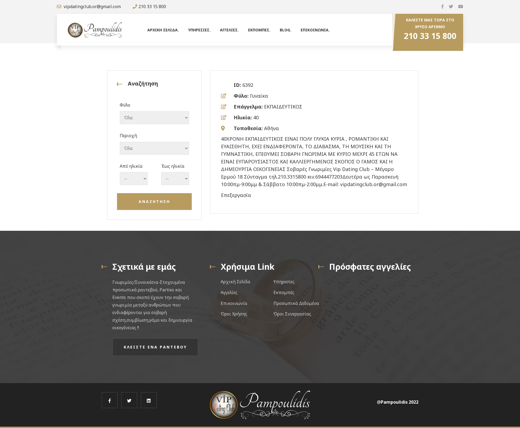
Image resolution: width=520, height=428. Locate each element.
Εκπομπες (258, 29)
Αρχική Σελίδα (235, 282)
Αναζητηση (154, 201)
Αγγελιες (229, 29)
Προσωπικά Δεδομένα (296, 303)
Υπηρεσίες (284, 282)
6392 (247, 85)
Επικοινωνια (315, 29)
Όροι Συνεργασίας (292, 314)
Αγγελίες (229, 292)
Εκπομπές (284, 292)
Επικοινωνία (234, 303)
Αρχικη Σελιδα (162, 29)
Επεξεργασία (236, 195)
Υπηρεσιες (198, 29)
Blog (285, 29)
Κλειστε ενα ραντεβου (155, 347)
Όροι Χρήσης (234, 314)
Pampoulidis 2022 (399, 402)
